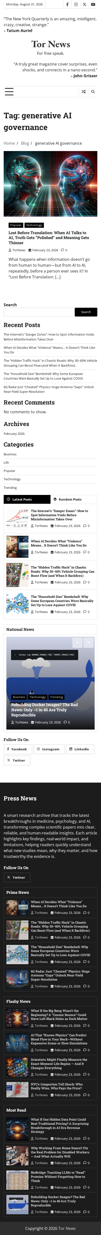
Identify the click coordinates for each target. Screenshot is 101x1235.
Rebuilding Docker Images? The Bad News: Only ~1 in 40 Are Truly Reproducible (44, 709)
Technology (34, 225)
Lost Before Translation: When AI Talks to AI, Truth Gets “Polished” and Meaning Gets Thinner (49, 237)
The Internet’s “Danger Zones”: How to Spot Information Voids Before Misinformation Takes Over (49, 336)
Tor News (50, 43)
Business (10, 454)
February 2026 (14, 433)
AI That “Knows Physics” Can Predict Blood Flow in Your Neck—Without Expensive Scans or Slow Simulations (59, 1039)
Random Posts (70, 499)
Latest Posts (22, 499)
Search (10, 304)
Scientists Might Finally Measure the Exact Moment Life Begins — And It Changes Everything (59, 1064)
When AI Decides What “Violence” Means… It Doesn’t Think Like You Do (59, 543)
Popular (16, 225)
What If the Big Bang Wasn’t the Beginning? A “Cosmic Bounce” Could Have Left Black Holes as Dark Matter (59, 1015)
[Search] (92, 91)
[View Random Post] (83, 91)
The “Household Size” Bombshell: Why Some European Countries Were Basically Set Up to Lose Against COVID (43, 376)
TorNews (19, 250)
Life (6, 462)
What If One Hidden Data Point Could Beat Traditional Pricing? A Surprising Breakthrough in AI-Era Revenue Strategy (60, 1125)
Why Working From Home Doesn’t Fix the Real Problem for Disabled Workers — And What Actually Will (60, 1152)
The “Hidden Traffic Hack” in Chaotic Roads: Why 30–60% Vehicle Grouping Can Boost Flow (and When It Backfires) (50, 362)
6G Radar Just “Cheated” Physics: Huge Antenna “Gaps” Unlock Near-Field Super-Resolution (60, 975)
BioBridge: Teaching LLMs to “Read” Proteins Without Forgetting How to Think (58, 1176)
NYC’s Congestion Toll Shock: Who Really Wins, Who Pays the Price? (57, 1086)
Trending (10, 487)
